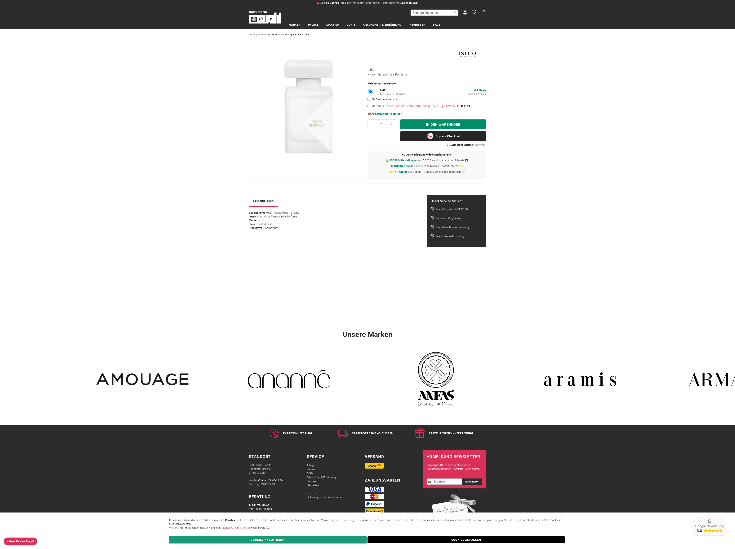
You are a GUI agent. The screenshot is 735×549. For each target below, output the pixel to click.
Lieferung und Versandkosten (324, 497)
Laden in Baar (409, 3)
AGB (268, 528)
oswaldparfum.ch (258, 34)
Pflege (310, 465)
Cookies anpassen (466, 540)
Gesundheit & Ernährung (321, 477)
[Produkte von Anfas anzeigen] (434, 382)
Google (417, 172)
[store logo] (265, 17)
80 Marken (432, 166)
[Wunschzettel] (474, 13)
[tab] (263, 201)
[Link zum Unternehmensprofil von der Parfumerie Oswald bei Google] (709, 535)
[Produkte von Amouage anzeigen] (143, 382)
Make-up (312, 469)
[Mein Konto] (465, 13)
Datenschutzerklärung (234, 528)
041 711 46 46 (260, 505)
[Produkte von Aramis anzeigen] (580, 382)
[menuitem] (298, 24)
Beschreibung (263, 200)
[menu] (388, 24)
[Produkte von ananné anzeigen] (289, 382)
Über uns (312, 493)
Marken (311, 481)
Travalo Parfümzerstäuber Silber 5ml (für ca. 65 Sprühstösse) (420, 106)
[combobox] (434, 13)
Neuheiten (313, 485)
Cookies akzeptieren (268, 540)
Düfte (310, 473)
